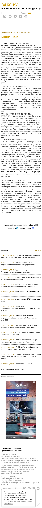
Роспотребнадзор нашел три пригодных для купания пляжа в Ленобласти (19, 341)
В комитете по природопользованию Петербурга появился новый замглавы (21, 308)
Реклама (17, 448)
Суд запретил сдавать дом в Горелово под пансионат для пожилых (18, 271)
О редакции (6, 448)
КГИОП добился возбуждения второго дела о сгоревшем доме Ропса (19, 348)
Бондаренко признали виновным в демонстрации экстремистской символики (21, 256)
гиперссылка (6, 462)
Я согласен (8, 503)
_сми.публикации (8, 33)
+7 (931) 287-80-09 (7, 481)
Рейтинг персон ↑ (21, 377)
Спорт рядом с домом (23, 364)
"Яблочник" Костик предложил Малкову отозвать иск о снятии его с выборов (20, 293)
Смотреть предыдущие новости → (21, 369)
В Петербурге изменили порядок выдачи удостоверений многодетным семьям (20, 285)
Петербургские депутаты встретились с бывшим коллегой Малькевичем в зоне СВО (19, 318)
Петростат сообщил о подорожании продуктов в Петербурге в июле (18, 263)
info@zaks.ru (19, 481)
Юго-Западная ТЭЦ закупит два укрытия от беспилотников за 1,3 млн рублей (20, 326)
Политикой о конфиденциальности (18, 501)
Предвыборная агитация (11, 450)
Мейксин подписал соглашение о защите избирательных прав (21, 278)
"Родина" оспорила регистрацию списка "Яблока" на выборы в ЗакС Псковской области (21, 356)
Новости (4, 251)
